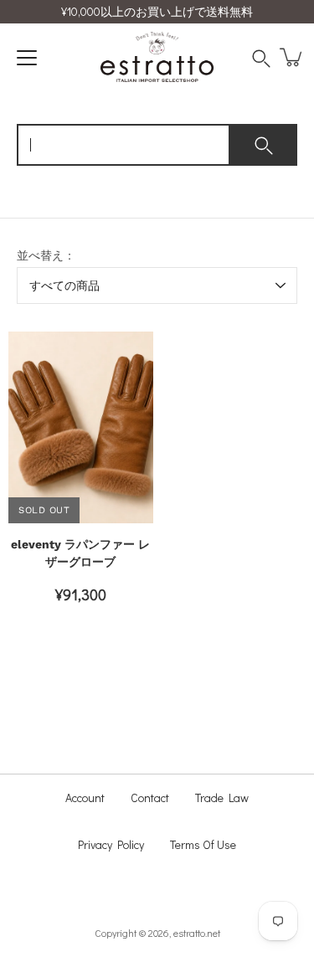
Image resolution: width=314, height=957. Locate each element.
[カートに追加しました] (292, 57)
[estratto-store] (157, 57)
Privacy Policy (111, 844)
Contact (150, 797)
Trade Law (222, 797)
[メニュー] (26, 57)
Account (85, 797)
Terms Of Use (203, 844)
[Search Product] (265, 57)
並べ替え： (46, 255)
